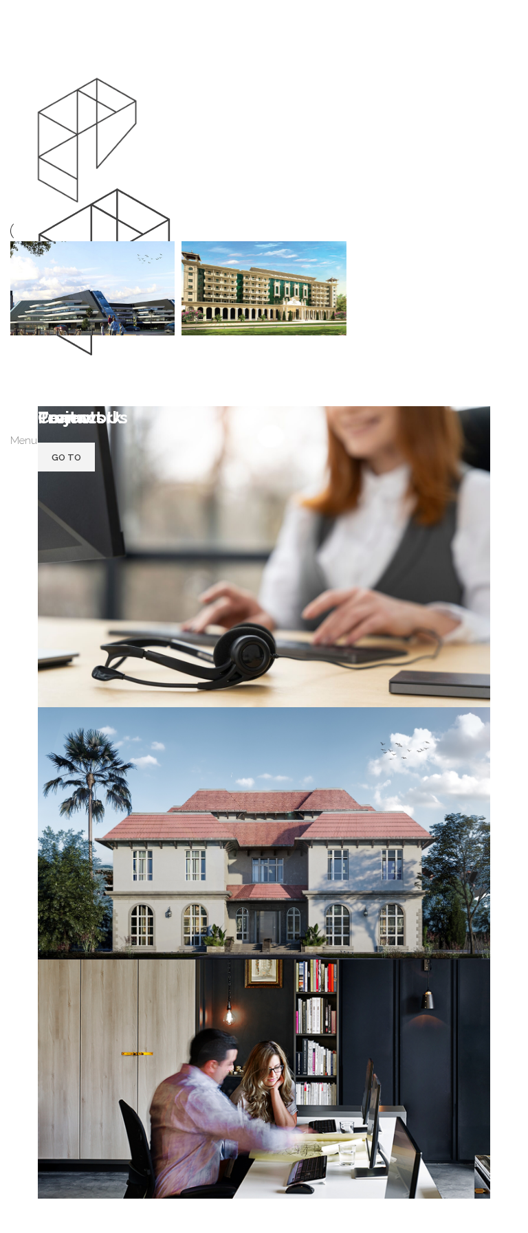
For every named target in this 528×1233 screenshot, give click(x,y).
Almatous (221, 377)
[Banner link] (264, 802)
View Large (163, 253)
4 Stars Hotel (60, 377)
